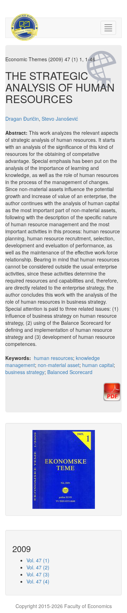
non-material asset (58, 364)
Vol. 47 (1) (37, 560)
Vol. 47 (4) (37, 581)
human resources (53, 357)
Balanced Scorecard (69, 371)
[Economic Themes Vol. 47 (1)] (63, 468)
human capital (98, 364)
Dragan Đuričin (22, 118)
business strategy (24, 371)
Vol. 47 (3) (37, 574)
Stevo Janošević (60, 118)
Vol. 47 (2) (37, 567)
